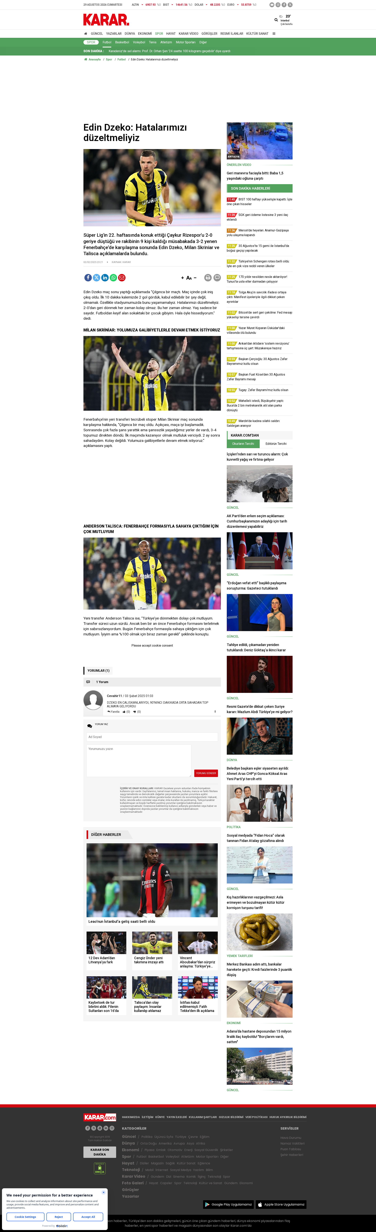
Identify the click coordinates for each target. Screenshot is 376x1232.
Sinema (178, 1176)
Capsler (166, 1183)
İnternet (161, 1170)
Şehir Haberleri (291, 1155)
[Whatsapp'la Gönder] (113, 277)
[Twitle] (96, 277)
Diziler (144, 1163)
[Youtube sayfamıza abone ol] (99, 1128)
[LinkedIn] (105, 277)
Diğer (203, 42)
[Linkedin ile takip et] (105, 1128)
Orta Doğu (148, 1143)
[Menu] (273, 34)
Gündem (157, 1176)
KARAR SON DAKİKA (99, 1152)
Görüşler (209, 33)
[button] (182, 278)
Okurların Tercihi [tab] (243, 444)
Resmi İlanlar (232, 33)
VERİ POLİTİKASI (256, 1117)
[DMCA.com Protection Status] (100, 1168)
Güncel (97, 33)
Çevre (193, 1137)
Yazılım (198, 1170)
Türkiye (180, 1137)
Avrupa (179, 1143)
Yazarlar (114, 33)
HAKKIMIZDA (131, 1117)
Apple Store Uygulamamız (284, 1204)
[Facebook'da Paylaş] (88, 277)
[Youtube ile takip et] (271, 4)
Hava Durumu (290, 1138)
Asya (190, 1143)
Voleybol (139, 42)
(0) (128, 711)
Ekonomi (145, 33)
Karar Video (188, 33)
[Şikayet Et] (215, 711)
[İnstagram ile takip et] (278, 4)
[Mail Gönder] (122, 277)
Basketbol (122, 42)
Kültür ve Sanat (210, 1183)
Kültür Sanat (257, 33)
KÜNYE (160, 1117)
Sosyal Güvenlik (206, 1150)
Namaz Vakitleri (292, 1143)
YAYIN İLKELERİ (177, 1117)
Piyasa (149, 1150)
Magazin (157, 1163)
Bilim (209, 1170)
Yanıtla (115, 711)
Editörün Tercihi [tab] (276, 444)
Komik (191, 1176)
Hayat (171, 33)
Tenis (152, 42)
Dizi (168, 1176)
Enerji (188, 1150)
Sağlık (170, 1163)
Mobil (149, 1170)
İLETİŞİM (147, 1117)
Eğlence (204, 1163)
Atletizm (166, 42)
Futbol (107, 42)
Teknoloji (131, 1169)
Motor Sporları (185, 42)
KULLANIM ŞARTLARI (203, 1117)
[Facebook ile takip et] (284, 4)
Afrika (200, 1143)
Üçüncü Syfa (163, 1137)
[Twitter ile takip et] (290, 4)
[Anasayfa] (86, 34)
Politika (146, 1137)
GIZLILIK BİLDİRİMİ (231, 1117)
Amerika (165, 1143)
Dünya (130, 33)
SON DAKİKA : (93, 51)
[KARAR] (106, 19)
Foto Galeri (133, 1183)
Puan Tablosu (290, 1149)
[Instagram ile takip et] (111, 1128)
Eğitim (204, 1137)
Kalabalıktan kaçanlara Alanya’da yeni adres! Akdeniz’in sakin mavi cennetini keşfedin (166, 51)
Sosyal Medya (180, 1170)
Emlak (161, 1150)
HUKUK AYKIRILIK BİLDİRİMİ (287, 1117)
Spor (159, 33)
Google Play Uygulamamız (232, 1204)
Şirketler (226, 1150)
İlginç (202, 1176)
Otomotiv (175, 1150)
